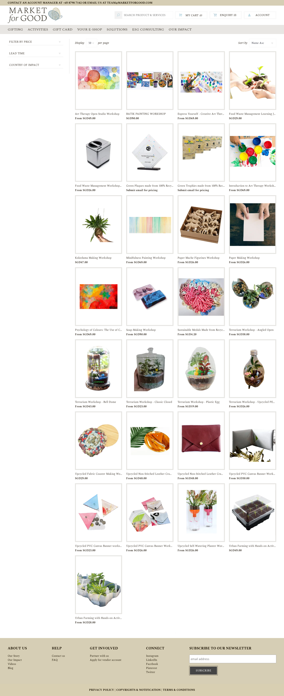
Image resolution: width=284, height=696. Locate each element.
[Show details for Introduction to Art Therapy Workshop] (252, 152)
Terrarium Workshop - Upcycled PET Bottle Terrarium (252, 402)
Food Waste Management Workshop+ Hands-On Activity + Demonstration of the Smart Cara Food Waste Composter (98, 186)
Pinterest (151, 668)
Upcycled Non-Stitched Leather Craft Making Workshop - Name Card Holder (201, 474)
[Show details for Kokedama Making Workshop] (98, 224)
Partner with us (99, 656)
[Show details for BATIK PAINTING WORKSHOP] (150, 80)
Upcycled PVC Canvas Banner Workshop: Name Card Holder (149, 546)
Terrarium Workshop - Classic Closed (149, 402)
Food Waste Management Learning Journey (252, 114)
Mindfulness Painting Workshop (146, 258)
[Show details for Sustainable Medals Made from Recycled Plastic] (201, 296)
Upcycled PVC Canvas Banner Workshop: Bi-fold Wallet (252, 474)
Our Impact (15, 660)
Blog (10, 668)
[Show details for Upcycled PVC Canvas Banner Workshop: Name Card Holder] (150, 512)
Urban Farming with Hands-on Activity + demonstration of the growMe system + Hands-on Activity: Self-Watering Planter (98, 618)
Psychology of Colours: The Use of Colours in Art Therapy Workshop (98, 330)
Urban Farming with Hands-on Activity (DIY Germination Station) (252, 546)
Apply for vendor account (105, 660)
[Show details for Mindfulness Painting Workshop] (150, 224)
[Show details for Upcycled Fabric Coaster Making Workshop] (98, 440)
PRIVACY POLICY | (102, 690)
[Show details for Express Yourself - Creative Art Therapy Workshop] (201, 80)
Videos (12, 664)
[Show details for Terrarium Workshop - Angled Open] (252, 296)
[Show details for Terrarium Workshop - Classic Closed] (150, 368)
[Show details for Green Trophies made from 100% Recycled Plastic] (201, 152)
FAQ (55, 660)
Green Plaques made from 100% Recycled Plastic (149, 186)
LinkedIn (151, 660)
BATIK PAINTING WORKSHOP (146, 114)
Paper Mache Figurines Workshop (198, 258)
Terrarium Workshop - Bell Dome (95, 402)
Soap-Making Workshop (141, 330)
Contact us (58, 656)
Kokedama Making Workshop (93, 258)
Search (118, 15)
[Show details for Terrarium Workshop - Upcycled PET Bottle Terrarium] (252, 368)
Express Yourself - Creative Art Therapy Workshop (201, 114)
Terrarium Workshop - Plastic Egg (199, 402)
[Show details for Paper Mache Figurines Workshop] (201, 224)
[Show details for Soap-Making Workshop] (150, 296)
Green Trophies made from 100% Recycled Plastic (201, 186)
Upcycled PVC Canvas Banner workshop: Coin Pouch (98, 546)
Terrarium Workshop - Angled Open (251, 330)
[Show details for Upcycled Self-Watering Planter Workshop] (201, 512)
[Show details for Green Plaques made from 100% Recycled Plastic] (150, 152)
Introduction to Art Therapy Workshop (252, 186)
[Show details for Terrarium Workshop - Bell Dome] (98, 368)
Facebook (152, 664)
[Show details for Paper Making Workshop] (252, 224)
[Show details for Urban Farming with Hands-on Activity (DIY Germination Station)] (252, 512)
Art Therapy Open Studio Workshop (97, 114)
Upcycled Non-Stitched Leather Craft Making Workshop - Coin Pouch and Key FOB (149, 474)
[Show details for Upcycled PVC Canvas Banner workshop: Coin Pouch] (98, 512)
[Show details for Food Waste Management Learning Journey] (252, 80)
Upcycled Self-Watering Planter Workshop (201, 546)
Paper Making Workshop (244, 258)
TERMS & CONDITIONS (179, 690)
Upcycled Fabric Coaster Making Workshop (98, 474)
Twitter (150, 672)
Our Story (14, 656)
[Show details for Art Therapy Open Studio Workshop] (98, 80)
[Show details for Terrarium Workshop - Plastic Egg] (201, 368)
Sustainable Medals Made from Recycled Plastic (201, 330)
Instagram (152, 656)
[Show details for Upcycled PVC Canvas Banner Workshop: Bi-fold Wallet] (252, 440)
